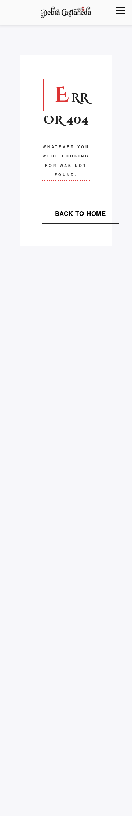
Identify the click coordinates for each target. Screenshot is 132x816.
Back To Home (80, 213)
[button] (120, 10)
